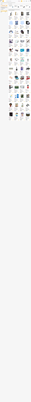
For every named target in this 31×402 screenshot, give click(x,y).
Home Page (2, 2)
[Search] (21, 1)
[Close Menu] (0, 1)
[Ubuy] (3, 1)
